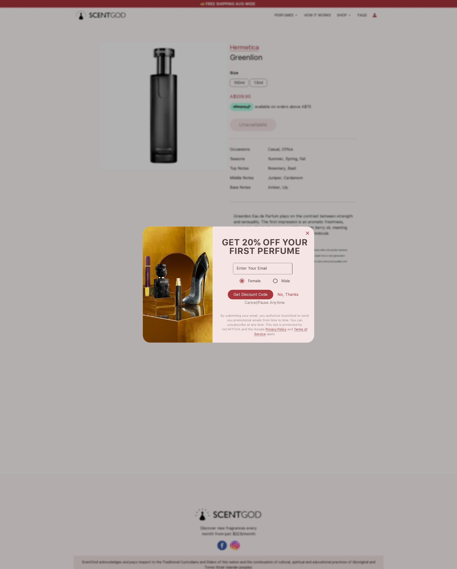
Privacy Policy (276, 329)
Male (285, 281)
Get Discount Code (250, 294)
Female (254, 281)
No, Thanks (288, 294)
